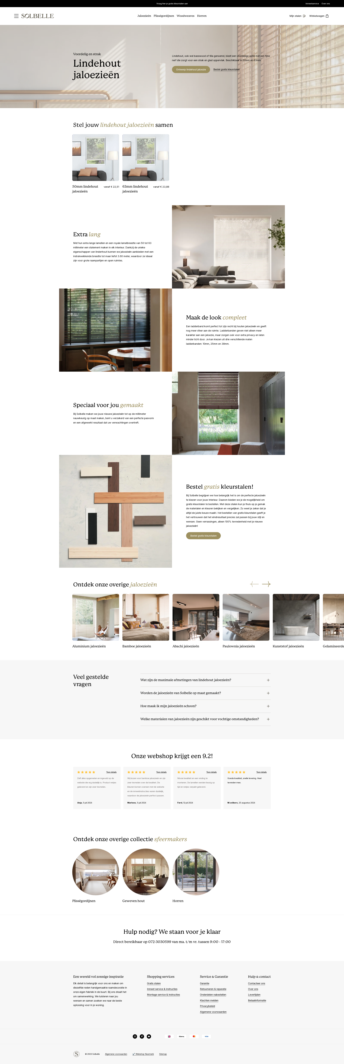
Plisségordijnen (164, 16)
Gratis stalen (154, 983)
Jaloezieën (144, 16)
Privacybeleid (207, 1006)
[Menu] (16, 16)
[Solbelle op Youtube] (149, 1036)
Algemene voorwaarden (213, 1011)
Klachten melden (209, 1000)
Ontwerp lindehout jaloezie (191, 69)
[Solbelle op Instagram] (135, 1036)
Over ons (326, 3)
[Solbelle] (37, 16)
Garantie (204, 983)
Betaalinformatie (257, 1000)
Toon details (111, 772)
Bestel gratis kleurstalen (226, 69)
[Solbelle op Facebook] (142, 1036)
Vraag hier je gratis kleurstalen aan (172, 3)
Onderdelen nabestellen (213, 994)
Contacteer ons (256, 983)
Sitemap (163, 1054)
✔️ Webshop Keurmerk (143, 1054)
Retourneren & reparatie (213, 989)
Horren (202, 16)
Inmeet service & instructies (162, 989)
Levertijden (254, 994)
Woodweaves (185, 16)
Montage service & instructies (163, 994)
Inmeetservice (312, 3)
